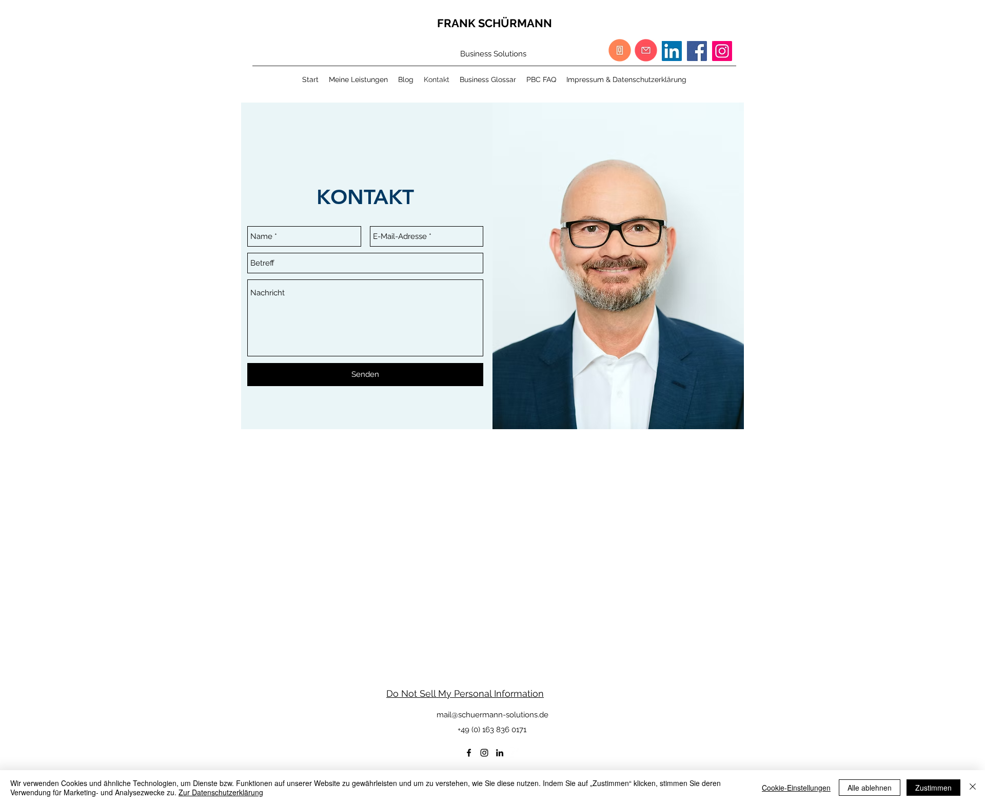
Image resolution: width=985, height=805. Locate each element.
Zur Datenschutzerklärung (221, 792)
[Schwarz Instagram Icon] (484, 753)
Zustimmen (933, 787)
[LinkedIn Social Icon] (672, 51)
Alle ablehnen (870, 787)
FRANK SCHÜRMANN (494, 23)
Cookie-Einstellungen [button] (796, 787)
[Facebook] (697, 51)
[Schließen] (973, 787)
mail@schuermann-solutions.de (492, 714)
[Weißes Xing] (515, 753)
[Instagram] (722, 51)
